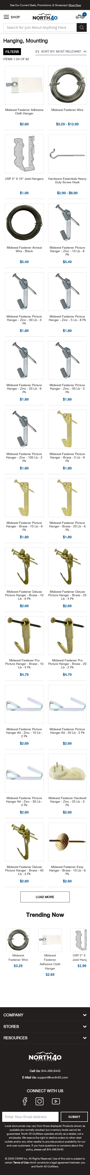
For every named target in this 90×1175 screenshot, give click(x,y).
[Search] (82, 27)
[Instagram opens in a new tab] (39, 1102)
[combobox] (40, 27)
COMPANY (13, 1015)
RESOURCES (15, 1038)
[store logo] (45, 17)
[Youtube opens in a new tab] (56, 1102)
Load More (45, 897)
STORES (11, 1026)
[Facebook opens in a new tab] (25, 1102)
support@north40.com (52, 1077)
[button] (81, 14)
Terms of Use (21, 1162)
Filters (12, 52)
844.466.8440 (51, 1071)
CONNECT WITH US (45, 1091)
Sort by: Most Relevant (61, 51)
